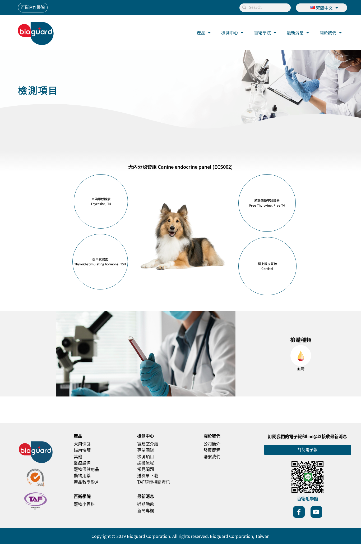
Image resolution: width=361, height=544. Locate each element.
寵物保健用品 (86, 469)
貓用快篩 (82, 450)
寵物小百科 (84, 504)
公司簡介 (211, 443)
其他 (78, 456)
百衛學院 (262, 32)
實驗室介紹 (147, 443)
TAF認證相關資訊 (153, 482)
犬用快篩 (82, 443)
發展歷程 (211, 450)
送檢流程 (145, 463)
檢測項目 (145, 456)
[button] (101, 201)
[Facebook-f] (299, 512)
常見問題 (145, 469)
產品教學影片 (86, 482)
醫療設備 (82, 463)
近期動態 (145, 504)
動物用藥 (82, 475)
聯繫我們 (211, 456)
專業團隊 (145, 450)
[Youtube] (316, 512)
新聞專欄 (145, 510)
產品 (201, 32)
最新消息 (295, 32)
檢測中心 (229, 32)
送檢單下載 (147, 475)
